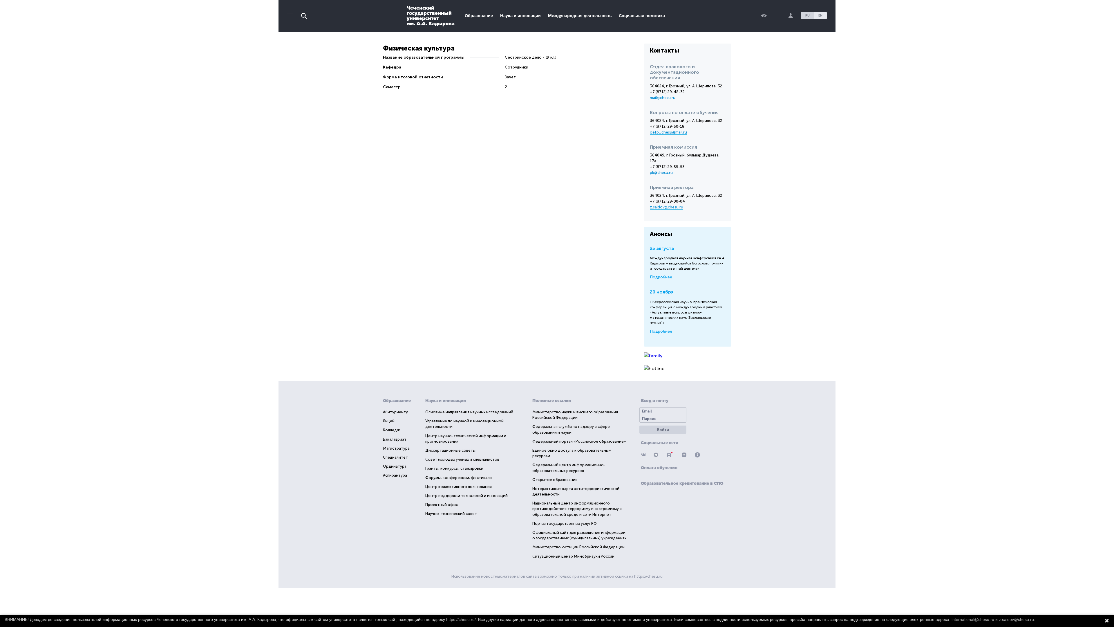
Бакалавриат (394, 439)
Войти (663, 430)
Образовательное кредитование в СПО (682, 483)
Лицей (389, 421)
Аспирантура (395, 475)
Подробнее (661, 277)
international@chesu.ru (973, 619)
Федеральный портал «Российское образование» (579, 441)
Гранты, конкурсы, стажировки (454, 468)
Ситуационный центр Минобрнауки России (573, 556)
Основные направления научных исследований (469, 412)
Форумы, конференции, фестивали (458, 477)
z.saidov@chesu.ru (666, 207)
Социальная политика (642, 15)
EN (820, 15)
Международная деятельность (580, 15)
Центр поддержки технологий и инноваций (466, 495)
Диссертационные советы (450, 450)
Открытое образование (555, 480)
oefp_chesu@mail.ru (668, 132)
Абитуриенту (395, 412)
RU (807, 15)
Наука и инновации (520, 15)
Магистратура (396, 448)
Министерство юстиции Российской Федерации (578, 547)
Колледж (391, 430)
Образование (479, 15)
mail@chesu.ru (662, 98)
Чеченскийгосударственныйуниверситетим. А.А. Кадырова (431, 15)
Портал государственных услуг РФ (564, 523)
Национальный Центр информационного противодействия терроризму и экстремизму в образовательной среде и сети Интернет (577, 508)
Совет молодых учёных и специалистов (462, 459)
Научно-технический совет (451, 513)
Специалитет (395, 457)
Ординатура (394, 466)
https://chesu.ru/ (461, 619)
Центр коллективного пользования (458, 486)
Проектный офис (441, 504)
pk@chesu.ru (661, 172)
